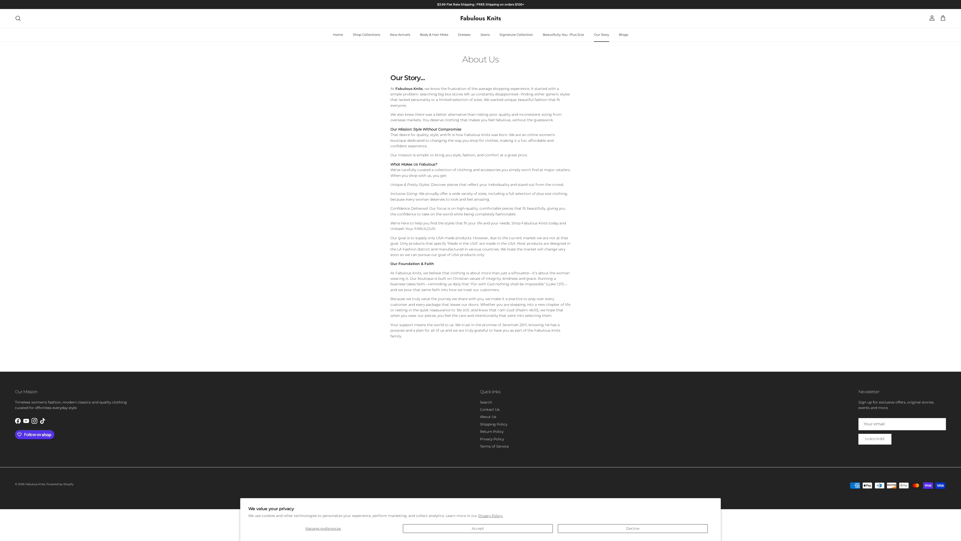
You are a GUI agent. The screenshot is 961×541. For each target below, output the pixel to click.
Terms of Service (494, 446)
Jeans (485, 35)
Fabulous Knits (35, 484)
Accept (478, 528)
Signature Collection (516, 35)
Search (486, 402)
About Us (488, 417)
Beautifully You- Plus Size (563, 35)
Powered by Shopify (60, 484)
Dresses (464, 35)
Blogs (623, 35)
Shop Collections (366, 35)
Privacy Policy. (490, 515)
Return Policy (492, 431)
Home (338, 35)
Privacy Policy (492, 439)
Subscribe (875, 439)
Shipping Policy (493, 424)
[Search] (18, 18)
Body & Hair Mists (434, 35)
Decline (632, 528)
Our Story (601, 35)
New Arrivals (400, 35)
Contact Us (490, 409)
